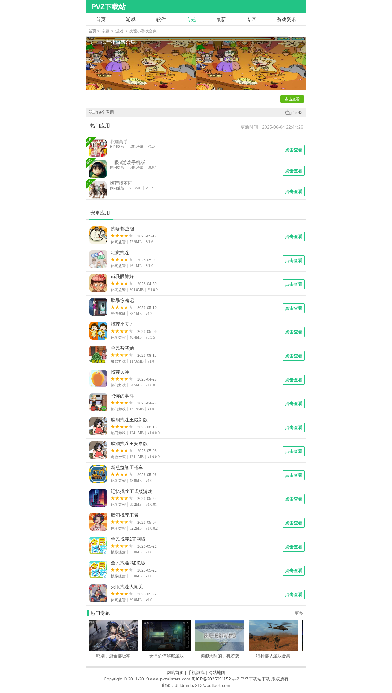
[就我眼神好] (98, 284)
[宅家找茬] (98, 260)
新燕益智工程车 (127, 467)
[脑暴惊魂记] (98, 308)
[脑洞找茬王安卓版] (98, 451)
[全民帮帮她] (98, 355)
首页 (101, 19)
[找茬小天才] (98, 331)
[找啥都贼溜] (98, 236)
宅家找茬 (120, 252)
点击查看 (293, 236)
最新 (221, 19)
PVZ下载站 (108, 7)
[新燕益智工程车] (98, 475)
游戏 (131, 19)
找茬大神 (120, 372)
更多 (299, 613)
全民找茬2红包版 (128, 563)
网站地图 (216, 672)
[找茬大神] (98, 379)
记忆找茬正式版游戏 (131, 491)
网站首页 (175, 672)
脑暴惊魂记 (122, 300)
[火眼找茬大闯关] (98, 594)
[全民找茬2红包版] (98, 570)
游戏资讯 (286, 19)
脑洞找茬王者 (124, 515)
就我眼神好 (122, 276)
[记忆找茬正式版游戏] (98, 499)
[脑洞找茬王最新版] (98, 427)
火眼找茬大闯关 (127, 586)
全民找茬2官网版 (128, 539)
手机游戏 (196, 672)
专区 (251, 19)
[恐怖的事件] (98, 403)
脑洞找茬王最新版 (129, 419)
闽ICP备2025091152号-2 (215, 678)
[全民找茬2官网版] (98, 546)
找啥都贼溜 (122, 228)
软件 (161, 19)
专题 (191, 19)
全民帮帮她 (122, 348)
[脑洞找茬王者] (98, 522)
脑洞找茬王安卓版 (129, 443)
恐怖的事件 (122, 395)
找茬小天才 (122, 324)
